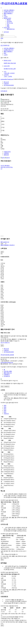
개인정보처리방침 (9, 85)
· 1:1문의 (9, 76)
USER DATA (7, 151)
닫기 (2, 251)
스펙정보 (6, 153)
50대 (5, 410)
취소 (2, 386)
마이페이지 (7, 376)
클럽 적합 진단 (8, 373)
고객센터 (6, 74)
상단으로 (6, 32)
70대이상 (6, 413)
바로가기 (7, 386)
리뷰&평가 (7, 374)
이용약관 (6, 83)
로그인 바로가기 (5, 342)
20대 (5, 405)
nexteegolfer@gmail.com (7, 79)
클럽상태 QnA (11, 29)
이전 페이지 (4, 91)
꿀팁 (8, 26)
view (8, 24)
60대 (5, 412)
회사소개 (6, 82)
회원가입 (6, 45)
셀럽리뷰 (6, 154)
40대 (5, 408)
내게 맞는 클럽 (8, 371)
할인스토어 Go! (5, 242)
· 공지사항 (6, 73)
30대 (5, 407)
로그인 (2, 45)
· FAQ (5, 76)
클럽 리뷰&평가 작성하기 (8, 245)
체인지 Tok (10, 23)
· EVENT (12, 73)
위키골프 (9, 21)
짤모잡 (9, 19)
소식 (5, 71)
